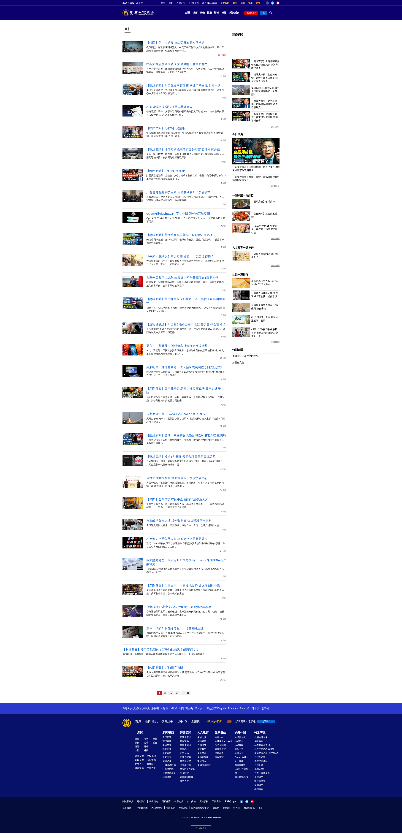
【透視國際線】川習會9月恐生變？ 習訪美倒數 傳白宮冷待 (185, 324)
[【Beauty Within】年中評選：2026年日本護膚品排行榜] (241, 232)
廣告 (235, 3)
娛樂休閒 (240, 732)
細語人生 (184, 781)
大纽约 (137, 708)
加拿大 (146, 708)
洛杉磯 (155, 708)
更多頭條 (275, 126)
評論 (137, 746)
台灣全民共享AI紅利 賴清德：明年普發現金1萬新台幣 (182, 277)
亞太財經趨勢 (169, 773)
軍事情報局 (185, 761)
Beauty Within (241, 757)
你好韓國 (239, 745)
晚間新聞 (167, 749)
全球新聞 (167, 737)
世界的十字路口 (187, 769)
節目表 (182, 721)
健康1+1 (219, 737)
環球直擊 (167, 741)
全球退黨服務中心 (200, 807)
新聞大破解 (185, 757)
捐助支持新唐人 (215, 721)
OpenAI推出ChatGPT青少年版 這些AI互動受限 (178, 213)
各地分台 (181, 3)
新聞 (187, 12)
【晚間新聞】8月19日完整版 (165, 171)
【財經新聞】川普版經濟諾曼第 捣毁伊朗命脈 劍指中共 (183, 85)
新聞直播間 (251, 13)
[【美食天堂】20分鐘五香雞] (241, 220)
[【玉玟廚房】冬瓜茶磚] (241, 208)
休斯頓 (173, 708)
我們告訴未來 (261, 737)
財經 (146, 746)
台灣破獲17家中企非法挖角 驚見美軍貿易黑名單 (178, 607)
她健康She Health (223, 741)
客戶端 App (230, 801)
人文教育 (203, 732)
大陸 (137, 750)
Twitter (272, 3)
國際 (137, 738)
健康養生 (220, 732)
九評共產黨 (259, 757)
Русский (244, 708)
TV (264, 13)
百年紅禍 (258, 765)
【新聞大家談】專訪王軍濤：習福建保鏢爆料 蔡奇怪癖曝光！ (264, 104)
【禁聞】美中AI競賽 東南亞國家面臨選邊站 (175, 42)
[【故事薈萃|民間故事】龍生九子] (241, 260)
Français (233, 708)
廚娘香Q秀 (240, 765)
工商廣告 (258, 788)
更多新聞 (275, 238)
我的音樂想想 (241, 777)
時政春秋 (184, 749)
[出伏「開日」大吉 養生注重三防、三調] (241, 323)
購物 (258, 3)
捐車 (250, 3)
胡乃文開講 (220, 745)
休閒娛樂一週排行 (242, 195)
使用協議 (178, 801)
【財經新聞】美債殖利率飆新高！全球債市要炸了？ (181, 235)
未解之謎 (201, 737)
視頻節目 (167, 721)
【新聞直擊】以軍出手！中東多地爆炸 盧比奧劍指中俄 (183, 585)
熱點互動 (184, 741)
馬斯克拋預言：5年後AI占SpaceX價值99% (175, 414)
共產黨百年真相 (262, 745)
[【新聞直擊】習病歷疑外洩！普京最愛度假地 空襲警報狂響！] (241, 120)
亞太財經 (167, 777)
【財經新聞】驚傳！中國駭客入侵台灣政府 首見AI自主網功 (186, 435)
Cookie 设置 (201, 828)
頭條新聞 (237, 34)
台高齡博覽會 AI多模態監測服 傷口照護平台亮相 (179, 520)
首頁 (138, 721)
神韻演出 (139, 768)
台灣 (146, 742)
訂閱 (265, 721)
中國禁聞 (167, 745)
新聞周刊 (167, 757)
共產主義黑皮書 (262, 773)
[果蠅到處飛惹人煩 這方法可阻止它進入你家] (241, 287)
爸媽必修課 (202, 757)
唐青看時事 (185, 765)
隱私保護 (166, 801)
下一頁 (186, 693)
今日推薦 (237, 134)
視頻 (195, 12)
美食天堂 (239, 749)
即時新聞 (139, 760)
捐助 (243, 3)
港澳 (146, 738)
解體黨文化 (238, 362)
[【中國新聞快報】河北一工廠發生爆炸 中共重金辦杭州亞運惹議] (256, 163)
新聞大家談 (185, 737)
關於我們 (141, 801)
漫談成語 (201, 753)
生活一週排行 (240, 274)
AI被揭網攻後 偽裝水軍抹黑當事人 (169, 106)
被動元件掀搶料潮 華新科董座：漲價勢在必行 (177, 478)
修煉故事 (258, 785)
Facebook (267, 3)
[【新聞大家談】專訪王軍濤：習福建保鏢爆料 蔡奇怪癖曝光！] (241, 107)
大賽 (171, 3)
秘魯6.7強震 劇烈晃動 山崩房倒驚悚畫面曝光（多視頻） (265, 91)
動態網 (226, 807)
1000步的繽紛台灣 (243, 771)
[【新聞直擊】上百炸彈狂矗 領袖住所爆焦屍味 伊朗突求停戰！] (241, 67)
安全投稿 (191, 801)
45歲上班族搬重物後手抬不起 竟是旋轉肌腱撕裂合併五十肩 (264, 332)
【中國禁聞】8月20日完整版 (165, 128)
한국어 (265, 708)
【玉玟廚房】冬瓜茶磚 (263, 201)
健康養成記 (220, 749)
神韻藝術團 (142, 807)
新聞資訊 (151, 721)
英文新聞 (225, 3)
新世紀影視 (249, 807)
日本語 (255, 708)
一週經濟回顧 (169, 765)
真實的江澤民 (261, 761)
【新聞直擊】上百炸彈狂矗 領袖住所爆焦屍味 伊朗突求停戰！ (265, 64)
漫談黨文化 (259, 781)
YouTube (278, 3)
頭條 (202, 12)
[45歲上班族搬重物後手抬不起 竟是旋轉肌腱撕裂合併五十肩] (241, 335)
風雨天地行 (259, 769)
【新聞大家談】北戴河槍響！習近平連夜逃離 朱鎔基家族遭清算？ (264, 77)
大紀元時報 (156, 807)
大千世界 (239, 761)
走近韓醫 (219, 757)
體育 (155, 742)
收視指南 (153, 801)
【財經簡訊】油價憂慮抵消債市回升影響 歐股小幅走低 (183, 149)
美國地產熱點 (204, 765)
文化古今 (201, 761)
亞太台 (199, 708)
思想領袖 (184, 753)
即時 (216, 12)
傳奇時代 (258, 741)
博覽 (223, 12)
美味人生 (239, 753)
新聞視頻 (168, 732)
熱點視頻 (151, 756)
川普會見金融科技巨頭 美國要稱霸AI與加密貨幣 (178, 192)
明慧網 (216, 807)
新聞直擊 (167, 753)
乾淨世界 (170, 807)
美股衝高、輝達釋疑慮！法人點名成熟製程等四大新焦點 (184, 367)
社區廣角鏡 (168, 769)
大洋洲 (164, 708)
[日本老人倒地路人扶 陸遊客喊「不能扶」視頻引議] (241, 299)
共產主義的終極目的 (264, 749)
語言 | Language (209, 3)
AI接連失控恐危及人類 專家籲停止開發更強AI (177, 538)
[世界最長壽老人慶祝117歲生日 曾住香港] (241, 311)
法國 (181, 708)
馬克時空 (184, 773)
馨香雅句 (201, 749)
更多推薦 (275, 186)
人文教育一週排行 (242, 247)
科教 (146, 750)
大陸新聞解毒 (186, 777)
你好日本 (239, 741)
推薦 (209, 12)
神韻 (163, 3)
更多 (260, 807)
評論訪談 (234, 12)
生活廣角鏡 (240, 737)
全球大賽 (151, 768)
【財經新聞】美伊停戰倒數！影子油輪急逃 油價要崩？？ (160, 649)
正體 (191, 3)
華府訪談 (167, 761)
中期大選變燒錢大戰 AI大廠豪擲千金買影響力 (177, 64)
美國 (137, 742)
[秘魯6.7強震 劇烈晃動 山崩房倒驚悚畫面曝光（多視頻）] (241, 94)
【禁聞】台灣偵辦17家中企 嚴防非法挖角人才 (177, 499)
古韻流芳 (201, 745)
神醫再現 (219, 753)
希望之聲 (183, 807)
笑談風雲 (201, 741)
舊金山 (189, 708)
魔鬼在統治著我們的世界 (245, 356)
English (221, 708)
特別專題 (237, 349)
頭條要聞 (139, 756)
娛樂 (155, 738)
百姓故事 (258, 777)
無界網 (236, 807)
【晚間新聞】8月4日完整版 (164, 667)
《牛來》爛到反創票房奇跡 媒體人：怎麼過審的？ (180, 256)
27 (177, 693)
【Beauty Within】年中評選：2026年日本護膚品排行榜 (264, 229)
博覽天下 (139, 764)
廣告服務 (203, 801)
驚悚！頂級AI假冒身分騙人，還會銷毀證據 (175, 628)
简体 (197, 3)
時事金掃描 (185, 745)
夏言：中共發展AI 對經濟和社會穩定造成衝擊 (177, 345)
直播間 (195, 721)
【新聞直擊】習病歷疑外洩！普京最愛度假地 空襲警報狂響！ (264, 117)
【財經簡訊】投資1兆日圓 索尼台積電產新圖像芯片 (181, 456)
